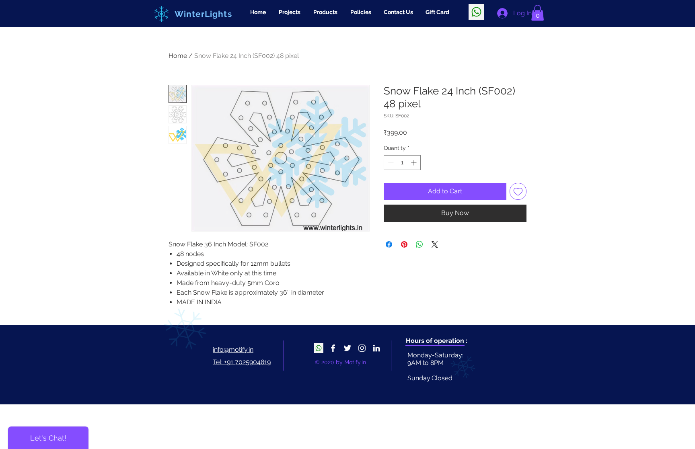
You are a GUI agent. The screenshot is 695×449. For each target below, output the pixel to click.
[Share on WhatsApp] (419, 244)
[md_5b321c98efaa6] (476, 12)
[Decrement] (390, 163)
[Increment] (414, 163)
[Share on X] (435, 244)
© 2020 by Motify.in (340, 362)
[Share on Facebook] (389, 244)
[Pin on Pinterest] (404, 244)
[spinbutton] (402, 163)
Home (178, 55)
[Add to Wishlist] (518, 191)
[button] (537, 13)
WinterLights (203, 14)
